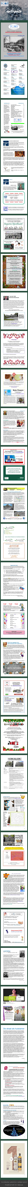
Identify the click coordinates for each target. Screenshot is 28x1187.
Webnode (20, 1185)
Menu (25, 3)
